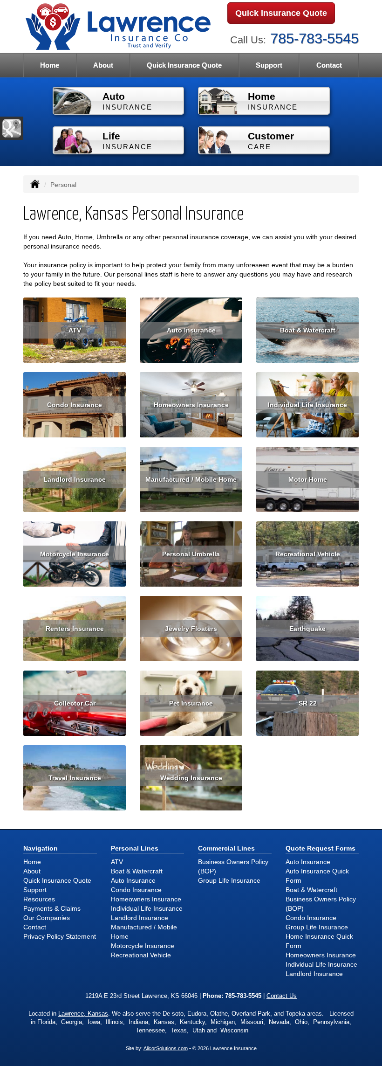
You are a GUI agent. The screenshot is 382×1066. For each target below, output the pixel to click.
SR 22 (308, 703)
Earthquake (307, 628)
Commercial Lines (226, 848)
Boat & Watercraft (307, 330)
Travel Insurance (74, 778)
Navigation (40, 848)
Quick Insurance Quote (281, 13)
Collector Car (75, 703)
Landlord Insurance (74, 479)
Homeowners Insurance (191, 404)
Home (49, 65)
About (103, 65)
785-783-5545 (314, 38)
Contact (329, 65)
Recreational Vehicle (307, 554)
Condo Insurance (74, 404)
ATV (74, 330)
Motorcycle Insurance (74, 554)
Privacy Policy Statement (59, 936)
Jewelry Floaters (191, 628)
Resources (39, 899)
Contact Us (281, 996)
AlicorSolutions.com (165, 1048)
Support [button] (269, 65)
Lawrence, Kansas (83, 1014)
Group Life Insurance (229, 880)
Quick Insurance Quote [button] (184, 65)
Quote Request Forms (320, 848)
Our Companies (46, 917)
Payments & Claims (52, 908)
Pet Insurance (191, 703)
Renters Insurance (75, 628)
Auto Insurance (191, 330)
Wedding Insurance (191, 778)
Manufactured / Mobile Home (191, 479)
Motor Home (307, 479)
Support (35, 889)
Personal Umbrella (191, 554)
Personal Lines (134, 848)
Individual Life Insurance (307, 404)
